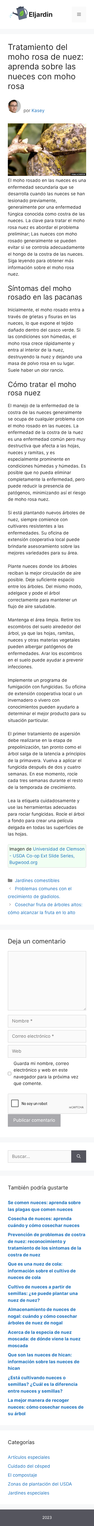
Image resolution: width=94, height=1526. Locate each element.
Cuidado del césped (29, 1466)
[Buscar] (78, 1156)
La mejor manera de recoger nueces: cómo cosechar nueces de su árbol (46, 1407)
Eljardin (41, 14)
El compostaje (22, 1475)
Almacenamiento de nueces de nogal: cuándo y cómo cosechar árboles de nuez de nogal (42, 1316)
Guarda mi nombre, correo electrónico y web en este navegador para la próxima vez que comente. (46, 1073)
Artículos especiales (29, 1457)
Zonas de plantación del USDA (40, 1484)
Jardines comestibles (37, 880)
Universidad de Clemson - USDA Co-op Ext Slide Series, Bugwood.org (47, 855)
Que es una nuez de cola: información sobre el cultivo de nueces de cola (42, 1270)
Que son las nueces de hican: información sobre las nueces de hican (43, 1361)
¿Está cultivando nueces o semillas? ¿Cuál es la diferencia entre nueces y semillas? (43, 1384)
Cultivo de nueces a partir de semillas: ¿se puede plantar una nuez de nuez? (43, 1293)
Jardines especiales (28, 1493)
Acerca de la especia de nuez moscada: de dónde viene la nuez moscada (44, 1339)
